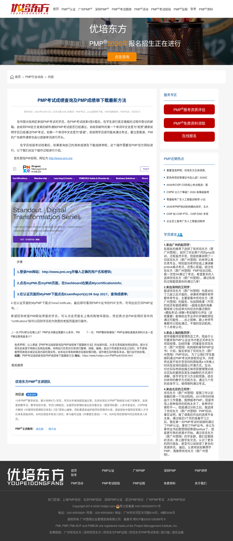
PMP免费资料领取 (189, 123)
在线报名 (189, 135)
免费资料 (169, 483)
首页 (56, 9)
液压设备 (178, 532)
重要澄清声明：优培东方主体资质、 (187, 170)
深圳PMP (102, 9)
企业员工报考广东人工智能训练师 (186, 221)
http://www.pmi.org (60, 158)
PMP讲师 (201, 470)
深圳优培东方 (92, 532)
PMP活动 (141, 9)
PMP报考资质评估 (189, 109)
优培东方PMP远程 (115, 532)
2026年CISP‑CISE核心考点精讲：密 (187, 185)
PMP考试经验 (161, 9)
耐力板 (165, 532)
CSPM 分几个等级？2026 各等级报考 (188, 192)
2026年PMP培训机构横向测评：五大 (187, 206)
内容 (51, 77)
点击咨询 (122, 56)
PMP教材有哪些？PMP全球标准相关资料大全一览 (124, 332)
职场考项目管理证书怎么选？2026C (187, 177)
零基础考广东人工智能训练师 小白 (186, 199)
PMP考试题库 (122, 9)
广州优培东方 (72, 532)
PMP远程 (181, 9)
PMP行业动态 (35, 77)
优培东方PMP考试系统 (144, 532)
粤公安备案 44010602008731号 (140, 506)
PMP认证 (69, 9)
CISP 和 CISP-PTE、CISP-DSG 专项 (187, 214)
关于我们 (200, 483)
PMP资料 (206, 9)
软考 (193, 9)
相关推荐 (17, 365)
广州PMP (85, 9)
